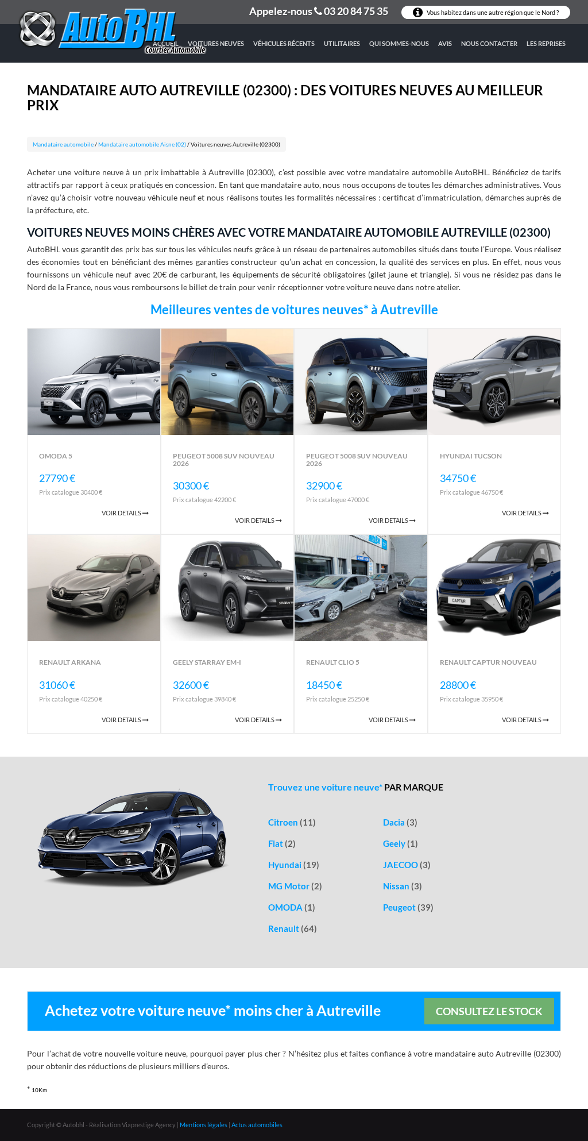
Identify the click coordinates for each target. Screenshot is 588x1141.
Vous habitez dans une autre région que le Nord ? (492, 12)
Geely (400, 843)
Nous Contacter (489, 43)
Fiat (282, 843)
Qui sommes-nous (399, 43)
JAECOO (407, 864)
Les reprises (546, 43)
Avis (445, 43)
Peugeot (408, 907)
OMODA (291, 907)
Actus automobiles (257, 1124)
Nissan (402, 886)
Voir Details (122, 512)
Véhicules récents (284, 43)
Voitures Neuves (216, 43)
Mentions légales (203, 1124)
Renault (292, 928)
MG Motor (295, 886)
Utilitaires (342, 43)
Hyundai (293, 864)
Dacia (400, 822)
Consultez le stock (489, 1011)
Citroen (292, 822)
